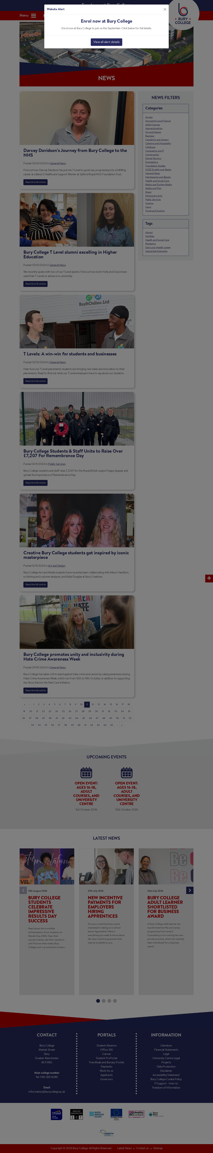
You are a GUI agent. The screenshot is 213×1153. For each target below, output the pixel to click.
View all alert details (106, 42)
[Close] (164, 9)
